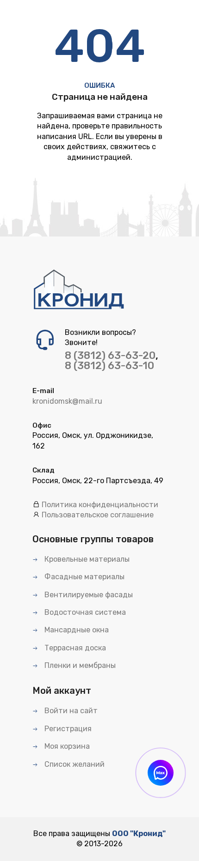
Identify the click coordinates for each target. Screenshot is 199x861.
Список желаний (74, 764)
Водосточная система (84, 612)
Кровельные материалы (86, 559)
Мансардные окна (76, 629)
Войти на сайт (70, 710)
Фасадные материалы (83, 576)
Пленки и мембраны (79, 665)
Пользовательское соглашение (98, 514)
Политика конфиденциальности (100, 504)
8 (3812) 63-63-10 (109, 365)
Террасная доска (74, 647)
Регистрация (67, 728)
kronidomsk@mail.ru (67, 401)
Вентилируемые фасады (88, 594)
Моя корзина (66, 746)
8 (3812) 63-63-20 (110, 355)
